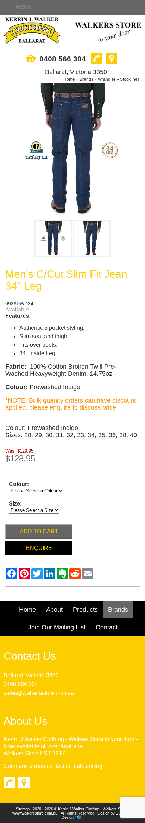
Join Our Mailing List (57, 627)
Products (85, 609)
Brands (86, 79)
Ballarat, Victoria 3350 (31, 675)
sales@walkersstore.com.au (39, 693)
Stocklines (130, 79)
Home (69, 79)
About (54, 609)
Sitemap (23, 809)
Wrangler (106, 79)
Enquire (39, 548)
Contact (107, 627)
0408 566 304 (21, 684)
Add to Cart (39, 531)
